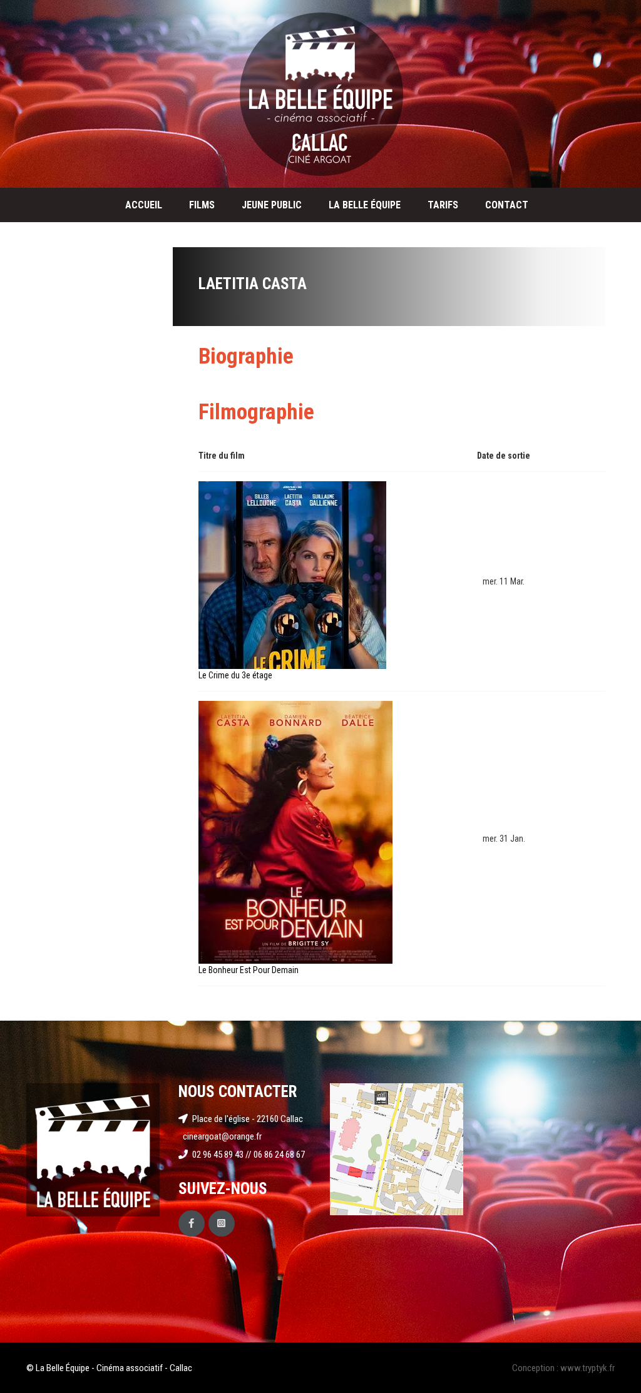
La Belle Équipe (365, 205)
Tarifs (443, 205)
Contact (506, 205)
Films (202, 205)
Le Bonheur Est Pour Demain (248, 970)
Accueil (143, 205)
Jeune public (272, 205)
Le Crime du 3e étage (235, 675)
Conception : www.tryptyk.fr (563, 1368)
